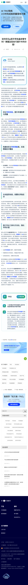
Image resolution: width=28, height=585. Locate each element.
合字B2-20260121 (9, 542)
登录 (21, 2)
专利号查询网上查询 (18, 424)
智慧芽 (4, 80)
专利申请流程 (11, 121)
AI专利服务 (14, 276)
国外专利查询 (8, 424)
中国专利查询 (13, 375)
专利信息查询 (19, 433)
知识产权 (22, 375)
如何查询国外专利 (8, 437)
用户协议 (3, 558)
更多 (25, 415)
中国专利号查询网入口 (18, 437)
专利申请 (17, 71)
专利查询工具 (12, 368)
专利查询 (17, 364)
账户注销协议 (17, 558)
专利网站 (4, 379)
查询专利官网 (18, 440)
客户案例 (16, 513)
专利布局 (17, 90)
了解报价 (17, 26)
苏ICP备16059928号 (12, 545)
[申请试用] (14, 347)
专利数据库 (4, 375)
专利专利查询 (7, 427)
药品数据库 (12, 383)
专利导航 (12, 73)
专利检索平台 (14, 372)
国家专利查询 (18, 430)
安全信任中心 (17, 517)
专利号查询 (7, 420)
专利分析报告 (12, 379)
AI (8, 71)
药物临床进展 (5, 372)
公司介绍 (3, 529)
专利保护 (20, 311)
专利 (4, 82)
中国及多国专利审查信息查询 (18, 427)
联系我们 (3, 533)
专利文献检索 (10, 430)
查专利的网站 (10, 440)
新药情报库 (3, 513)
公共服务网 (3, 561)
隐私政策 (9, 558)
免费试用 (6, 26)
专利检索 (7, 250)
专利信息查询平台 (10, 433)
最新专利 (4, 383)
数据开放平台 (17, 510)
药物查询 (20, 383)
